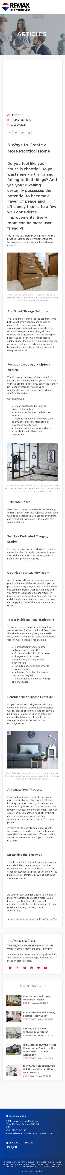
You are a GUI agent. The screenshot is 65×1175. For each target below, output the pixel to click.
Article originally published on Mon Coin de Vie (32, 919)
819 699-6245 (19, 1130)
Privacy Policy (14, 1166)
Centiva (38, 1171)
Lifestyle (17, 115)
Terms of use (29, 1166)
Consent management (48, 1166)
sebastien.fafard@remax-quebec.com (33, 1134)
